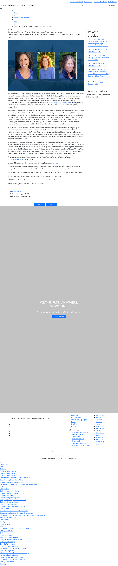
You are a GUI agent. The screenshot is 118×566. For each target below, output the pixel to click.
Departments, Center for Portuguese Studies (15, 478)
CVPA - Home (4, 509)
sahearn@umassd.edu (15, 159)
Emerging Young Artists (8, 517)
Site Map (74, 424)
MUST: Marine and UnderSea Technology (14, 553)
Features (90, 84)
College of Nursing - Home (9, 502)
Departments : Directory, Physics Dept (13, 559)
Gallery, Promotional (7, 562)
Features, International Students (11, 540)
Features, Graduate (6, 535)
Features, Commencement (9, 504)
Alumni (2, 467)
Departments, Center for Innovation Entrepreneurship (19, 484)
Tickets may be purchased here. (60, 103)
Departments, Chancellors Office (11, 480)
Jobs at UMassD (76, 417)
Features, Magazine (7, 551)
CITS (1, 487)
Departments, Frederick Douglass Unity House (16, 529)
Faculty (2, 522)
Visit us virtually (59, 317)
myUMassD (112, 2)
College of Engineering (8, 495)
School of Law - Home (7, 544)
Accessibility (100, 437)
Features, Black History (8, 471)
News (101, 82)
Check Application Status (100, 433)
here (56, 163)
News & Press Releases (22, 17)
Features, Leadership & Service (10, 546)
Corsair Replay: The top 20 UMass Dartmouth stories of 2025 (98, 57)
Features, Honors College (9, 537)
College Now (4, 489)
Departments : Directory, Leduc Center (13, 548)
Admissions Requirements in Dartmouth (78, 439)
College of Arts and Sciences (10, 491)
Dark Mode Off (59, 456)
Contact (74, 426)
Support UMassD (76, 2)
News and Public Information (10, 555)
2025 (15, 22)
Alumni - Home (5, 464)
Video (96, 84)
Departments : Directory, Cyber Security (14, 511)
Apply (98, 424)
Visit (97, 426)
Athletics (3, 469)
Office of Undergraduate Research (12, 557)
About (16, 13)
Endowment (4, 520)
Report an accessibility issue (100, 441)
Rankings (3, 564)
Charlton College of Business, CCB (12, 482)
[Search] (103, 5)
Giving (2, 533)
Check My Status (100, 2)
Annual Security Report (79, 420)
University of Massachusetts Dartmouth (33, 414)
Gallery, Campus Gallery (8, 473)
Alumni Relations (17, 191)
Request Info (100, 428)
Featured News (5, 524)
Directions (74, 415)
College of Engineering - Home (10, 498)
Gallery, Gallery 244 (6, 531)
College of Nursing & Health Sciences (13, 500)
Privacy (73, 422)
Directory (88, 2)
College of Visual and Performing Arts (13, 506)
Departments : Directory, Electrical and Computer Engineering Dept (23, 515)
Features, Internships (7, 542)
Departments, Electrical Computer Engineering (16, 513)
